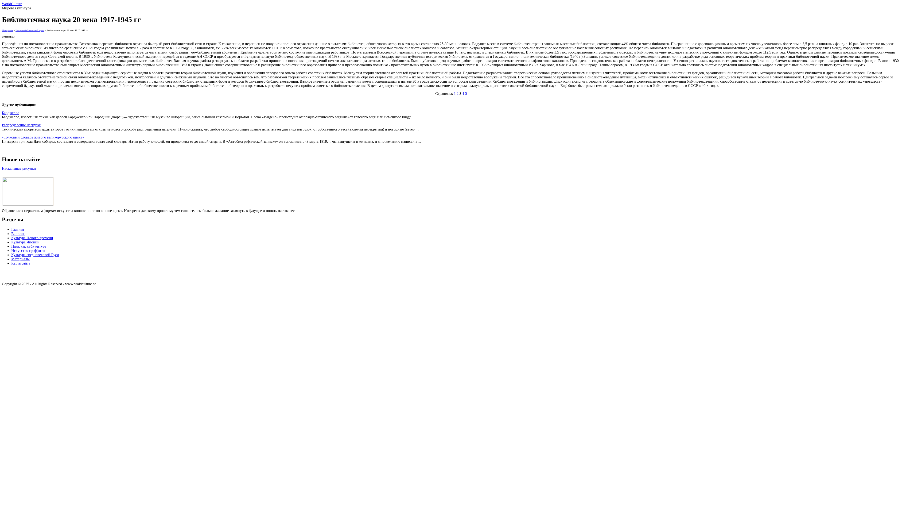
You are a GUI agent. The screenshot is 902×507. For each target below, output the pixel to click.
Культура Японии (25, 242)
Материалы (7, 30)
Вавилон (18, 234)
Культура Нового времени (32, 238)
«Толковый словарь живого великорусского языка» (43, 137)
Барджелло (10, 113)
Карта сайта (20, 263)
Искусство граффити (28, 251)
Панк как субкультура (28, 246)
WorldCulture (12, 4)
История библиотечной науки (30, 30)
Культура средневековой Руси (35, 255)
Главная (17, 229)
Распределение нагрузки (21, 125)
